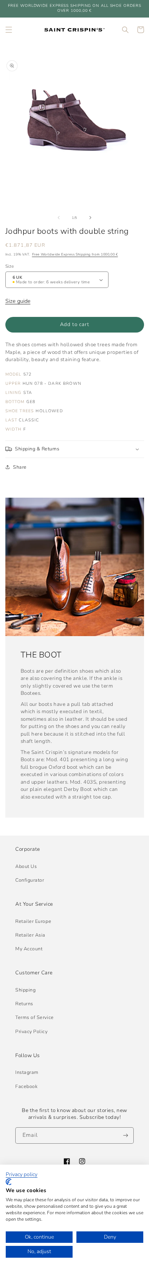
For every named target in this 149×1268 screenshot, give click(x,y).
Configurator (29, 880)
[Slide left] (58, 217)
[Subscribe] (125, 1135)
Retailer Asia (30, 935)
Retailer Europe (33, 921)
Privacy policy (21, 1174)
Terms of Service (34, 1017)
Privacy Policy (31, 1031)
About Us (26, 866)
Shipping (25, 990)
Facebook (26, 1086)
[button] (8, 29)
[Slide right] (90, 217)
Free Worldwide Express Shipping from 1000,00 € (75, 254)
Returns (24, 1003)
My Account (28, 948)
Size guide (18, 301)
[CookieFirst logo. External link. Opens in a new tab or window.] (8, 1181)
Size (9, 266)
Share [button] (20, 467)
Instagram (27, 1072)
